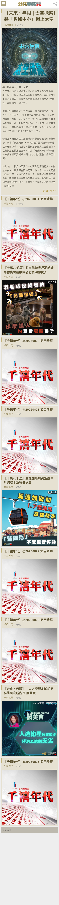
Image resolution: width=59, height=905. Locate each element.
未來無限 (9, 25)
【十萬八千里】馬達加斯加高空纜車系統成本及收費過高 (29, 480)
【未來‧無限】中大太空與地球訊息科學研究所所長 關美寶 (29, 691)
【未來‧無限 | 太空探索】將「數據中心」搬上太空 (30, 16)
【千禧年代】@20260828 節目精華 (28, 341)
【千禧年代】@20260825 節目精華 (28, 761)
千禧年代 (8, 204)
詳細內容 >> (49, 191)
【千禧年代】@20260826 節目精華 (28, 620)
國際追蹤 (8, 277)
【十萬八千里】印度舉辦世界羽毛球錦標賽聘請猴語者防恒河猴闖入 (29, 270)
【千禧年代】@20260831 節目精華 (28, 199)
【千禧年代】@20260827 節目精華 (28, 551)
